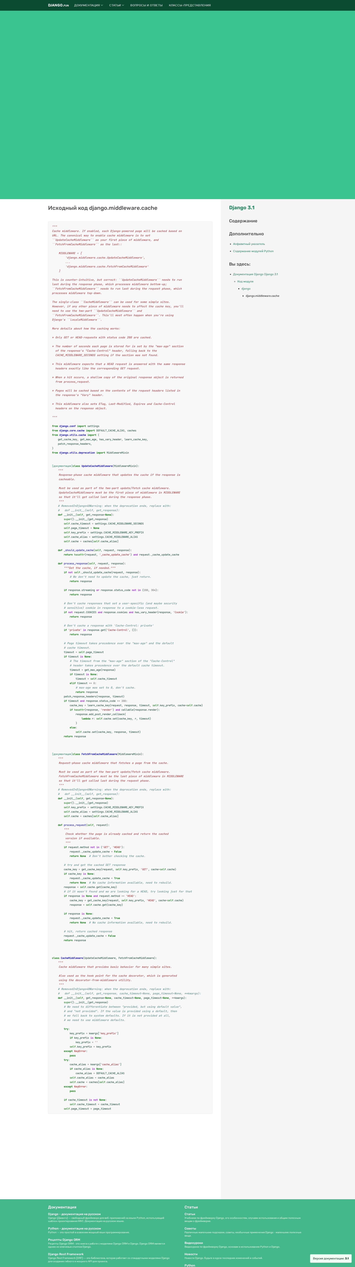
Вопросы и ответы (146, 5)
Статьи (115, 5)
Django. (58, 5)
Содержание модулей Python (253, 251)
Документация (87, 5)
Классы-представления (190, 5)
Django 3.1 (241, 208)
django (246, 289)
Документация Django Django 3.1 (255, 274)
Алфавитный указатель (249, 244)
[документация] (62, 466)
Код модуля (245, 281)
